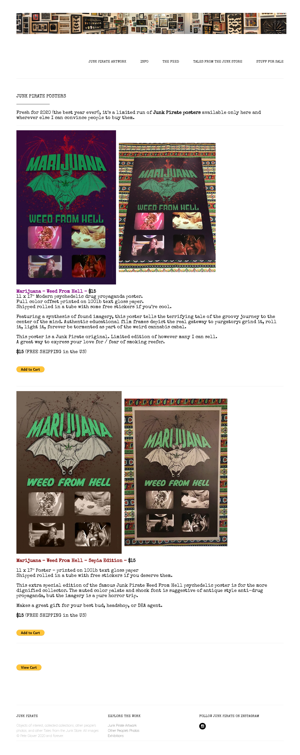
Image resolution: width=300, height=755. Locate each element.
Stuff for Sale (270, 62)
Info (144, 62)
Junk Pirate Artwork (107, 62)
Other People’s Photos (123, 731)
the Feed (170, 62)
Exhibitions (116, 736)
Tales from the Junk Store (217, 62)
